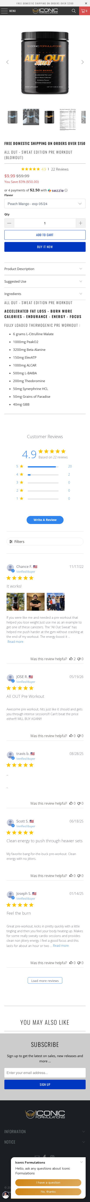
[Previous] (7, 62)
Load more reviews (45, 981)
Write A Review (45, 520)
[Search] (74, 11)
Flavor (8, 195)
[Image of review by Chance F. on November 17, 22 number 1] (15, 602)
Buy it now (45, 246)
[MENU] (2, 11)
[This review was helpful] (71, 659)
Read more (15, 642)
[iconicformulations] (45, 11)
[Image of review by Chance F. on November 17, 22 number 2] (36, 602)
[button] (44, 190)
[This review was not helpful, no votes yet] (78, 659)
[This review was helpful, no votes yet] (71, 735)
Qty (6, 214)
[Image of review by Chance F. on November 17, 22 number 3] (56, 602)
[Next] (82, 62)
